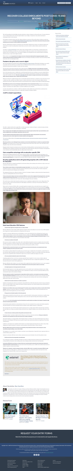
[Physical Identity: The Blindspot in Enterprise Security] (43, 403)
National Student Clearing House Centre (24, 40)
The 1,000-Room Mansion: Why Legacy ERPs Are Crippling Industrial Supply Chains (26, 418)
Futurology (44, 21)
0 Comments (27, 422)
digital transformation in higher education (27, 63)
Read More (7, 373)
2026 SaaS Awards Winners (61, 48)
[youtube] (38, 455)
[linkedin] (34, 455)
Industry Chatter (48, 21)
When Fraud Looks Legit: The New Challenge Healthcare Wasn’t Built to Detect (62, 45)
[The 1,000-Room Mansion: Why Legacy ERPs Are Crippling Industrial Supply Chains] (26, 403)
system (38, 368)
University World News (12, 49)
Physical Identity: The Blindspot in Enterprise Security (42, 417)
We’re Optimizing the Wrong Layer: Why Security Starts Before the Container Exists (63, 70)
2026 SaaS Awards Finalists (61, 66)
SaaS (54, 21)
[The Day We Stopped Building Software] (10, 403)
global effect (22, 74)
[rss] (36, 455)
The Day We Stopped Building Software (9, 416)
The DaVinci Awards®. (49, 452)
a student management (33, 368)
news (52, 21)
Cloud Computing (40, 21)
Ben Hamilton (21, 21)
